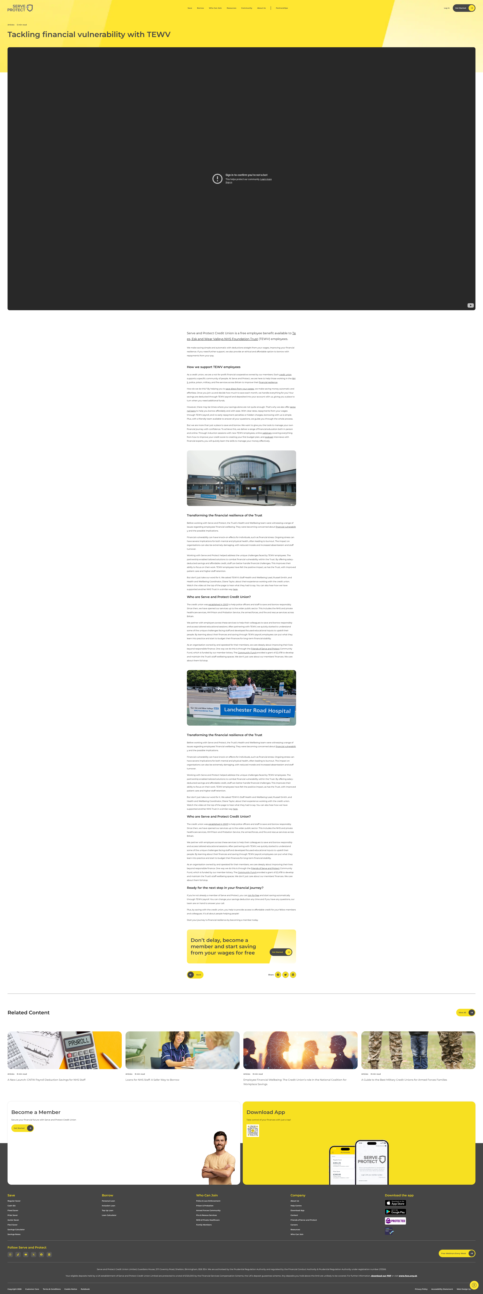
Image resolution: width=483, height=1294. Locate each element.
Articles (11, 25)
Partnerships (282, 8)
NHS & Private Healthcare (208, 1220)
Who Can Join (215, 8)
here (235, 589)
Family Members (204, 1225)
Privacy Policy (421, 1289)
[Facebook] (41, 1254)
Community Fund (247, 652)
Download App (297, 1210)
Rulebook (85, 1289)
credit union (285, 374)
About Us (261, 8)
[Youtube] (25, 1254)
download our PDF (381, 1276)
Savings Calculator (16, 1229)
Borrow (200, 8)
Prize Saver (13, 1215)
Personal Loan (108, 1201)
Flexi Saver (12, 1225)
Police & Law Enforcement (208, 1201)
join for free (253, 895)
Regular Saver (14, 1201)
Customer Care (32, 1289)
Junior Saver (13, 1220)
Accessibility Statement (442, 1289)
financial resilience (268, 382)
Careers (294, 1225)
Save (190, 8)
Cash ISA (11, 1206)
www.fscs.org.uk (408, 1276)
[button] (278, 975)
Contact (294, 1215)
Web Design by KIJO (466, 1289)
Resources (231, 8)
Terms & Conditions (52, 1289)
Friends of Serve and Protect (265, 649)
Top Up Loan (107, 1210)
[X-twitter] (33, 1254)
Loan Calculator (109, 1215)
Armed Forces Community (208, 1210)
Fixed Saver (13, 1210)
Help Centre (296, 1206)
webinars (267, 433)
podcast (269, 437)
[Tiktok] (18, 1254)
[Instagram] (10, 1254)
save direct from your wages (240, 389)
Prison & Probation (204, 1206)
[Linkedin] (49, 1254)
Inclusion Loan (108, 1206)
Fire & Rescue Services (206, 1215)
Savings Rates (14, 1234)
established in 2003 (218, 604)
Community (246, 8)
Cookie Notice (70, 1289)
